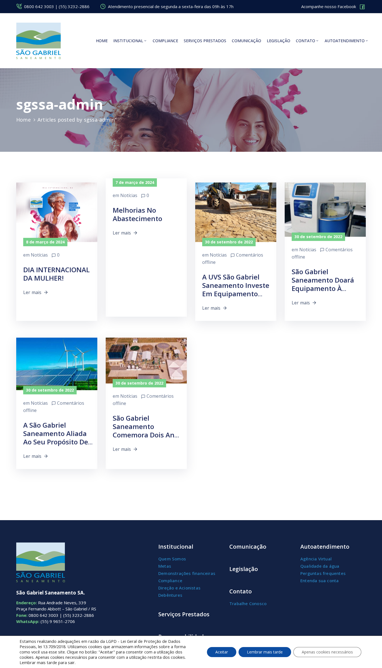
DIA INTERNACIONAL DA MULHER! (56, 274)
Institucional (128, 40)
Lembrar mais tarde (265, 652)
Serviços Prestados (183, 614)
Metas (164, 566)
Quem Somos (172, 559)
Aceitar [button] (221, 652)
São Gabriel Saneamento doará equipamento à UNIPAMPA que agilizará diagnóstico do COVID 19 (326, 292)
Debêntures (170, 595)
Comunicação (246, 40)
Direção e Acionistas (179, 588)
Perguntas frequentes (323, 573)
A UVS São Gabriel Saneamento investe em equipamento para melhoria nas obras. (235, 293)
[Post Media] (56, 222)
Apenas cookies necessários (327, 652)
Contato (305, 40)
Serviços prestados (205, 40)
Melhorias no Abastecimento (137, 214)
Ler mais (32, 292)
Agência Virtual (316, 559)
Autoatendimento (345, 40)
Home (102, 40)
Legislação (278, 40)
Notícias (39, 255)
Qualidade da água (319, 566)
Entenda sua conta (319, 580)
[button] (333, 6)
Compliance (165, 40)
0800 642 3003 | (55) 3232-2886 (56, 6)
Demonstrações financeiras (186, 573)
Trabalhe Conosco (248, 603)
